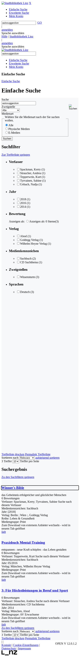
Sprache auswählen (12, 33)
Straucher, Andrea (30, 173)
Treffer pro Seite (29, 461)
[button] (74, 107)
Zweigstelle (8, 106)
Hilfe (4, 36)
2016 (23, 203)
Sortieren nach (9, 457)
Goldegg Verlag (29, 239)
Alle (10, 125)
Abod (23, 236)
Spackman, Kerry (30, 169)
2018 (23, 199)
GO (39, 22)
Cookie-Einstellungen (26, 645)
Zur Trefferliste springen (15, 154)
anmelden (7, 29)
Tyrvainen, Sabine (30, 180)
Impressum (24, 648)
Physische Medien (19, 129)
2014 (23, 206)
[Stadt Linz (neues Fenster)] (9, 654)
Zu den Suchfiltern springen (17, 477)
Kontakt (6, 645)
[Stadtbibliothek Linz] (14, 3)
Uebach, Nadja (29, 184)
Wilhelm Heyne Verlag (33, 243)
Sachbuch (26, 258)
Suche (5, 99)
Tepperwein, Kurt (30, 176)
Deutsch (25, 291)
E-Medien (14, 132)
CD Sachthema (29, 262)
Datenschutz (8, 648)
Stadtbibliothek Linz (21, 36)
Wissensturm (27, 277)
